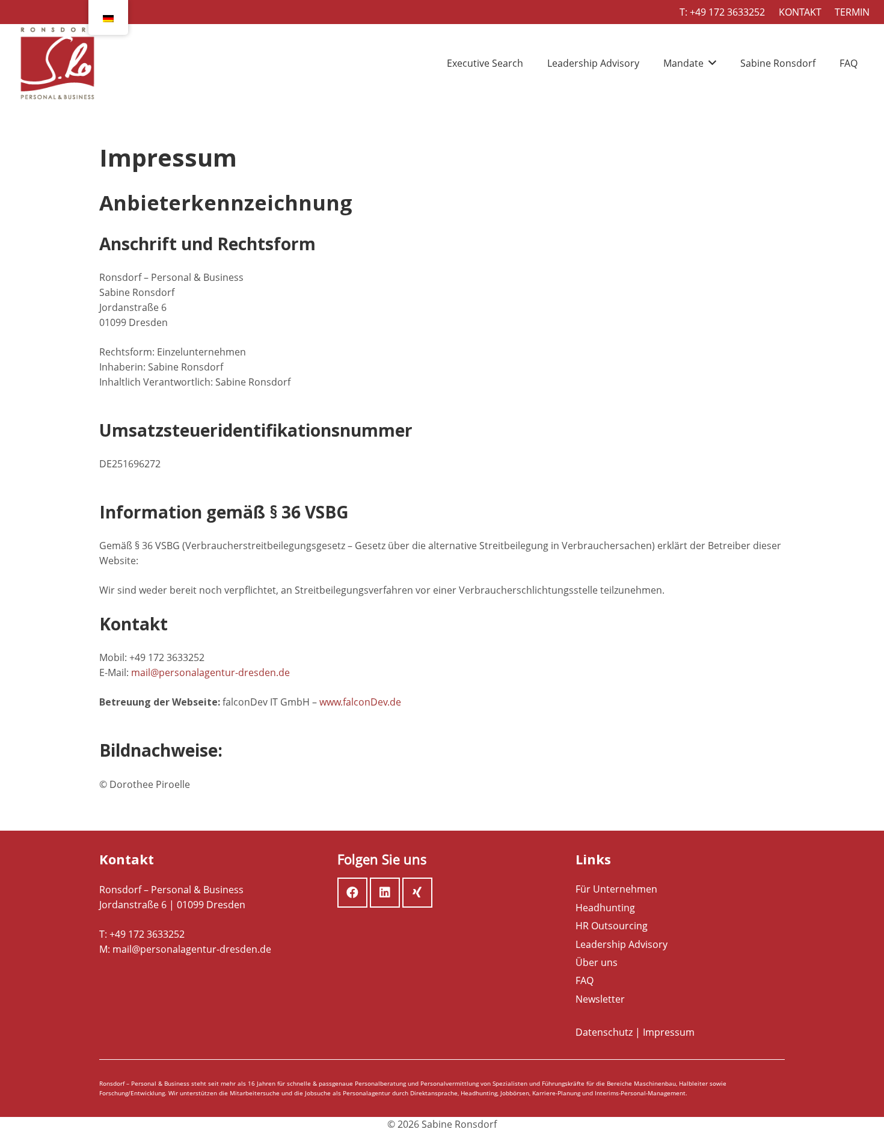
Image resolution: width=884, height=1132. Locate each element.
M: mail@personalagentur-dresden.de (185, 949)
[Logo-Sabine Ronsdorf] (57, 63)
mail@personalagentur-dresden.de (210, 672)
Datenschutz (604, 1032)
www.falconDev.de (360, 702)
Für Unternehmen (616, 889)
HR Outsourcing (612, 925)
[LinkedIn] (385, 893)
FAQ (585, 980)
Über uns (597, 962)
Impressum (669, 1032)
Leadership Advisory (622, 944)
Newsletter (600, 999)
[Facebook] (352, 893)
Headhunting (605, 907)
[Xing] (417, 893)
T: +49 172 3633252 (142, 934)
